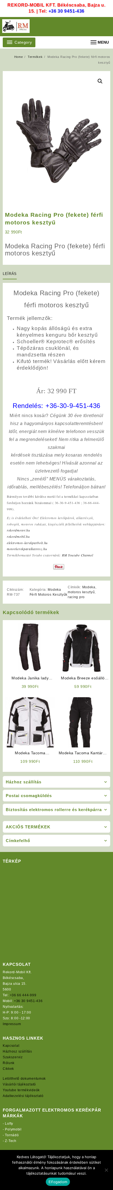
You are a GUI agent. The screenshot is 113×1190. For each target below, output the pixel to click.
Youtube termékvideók (21, 1090)
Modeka (88, 587)
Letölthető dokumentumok (24, 1079)
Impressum (12, 1024)
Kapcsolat (11, 1046)
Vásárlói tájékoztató (19, 1084)
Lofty (9, 1124)
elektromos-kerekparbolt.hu (27, 543)
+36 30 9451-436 (67, 11)
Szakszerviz (13, 1057)
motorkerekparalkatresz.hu (27, 549)
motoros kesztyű (81, 592)
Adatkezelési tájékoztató (23, 1096)
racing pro (76, 597)
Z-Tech (10, 1141)
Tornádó (12, 1135)
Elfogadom (58, 1182)
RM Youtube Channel (77, 555)
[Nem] (106, 1170)
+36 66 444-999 (23, 995)
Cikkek (8, 1069)
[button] (100, 81)
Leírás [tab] (10, 274)
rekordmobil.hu (18, 536)
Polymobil (13, 1129)
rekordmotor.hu (18, 530)
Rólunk (9, 1063)
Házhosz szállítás (17, 1051)
